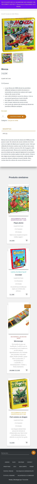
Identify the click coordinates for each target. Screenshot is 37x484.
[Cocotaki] (18, 258)
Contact (29, 462)
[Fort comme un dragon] (18, 394)
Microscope (18, 341)
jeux (14, 466)
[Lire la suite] (26, 294)
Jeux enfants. (15, 336)
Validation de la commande (26, 475)
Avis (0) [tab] (5, 133)
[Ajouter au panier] (26, 241)
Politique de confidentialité (24, 471)
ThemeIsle (25, 479)
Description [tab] (7, 129)
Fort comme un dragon (18, 417)
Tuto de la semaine (9, 475)
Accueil (3, 14)
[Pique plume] (18, 200)
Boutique (21, 462)
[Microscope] (18, 318)
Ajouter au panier (15, 116)
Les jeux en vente (10, 14)
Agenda (7, 462)
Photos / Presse (8, 471)
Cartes (13, 272)
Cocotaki (18, 275)
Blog (13, 462)
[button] (32, 20)
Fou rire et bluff (21, 272)
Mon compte (23, 466)
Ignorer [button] (18, 6)
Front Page (7, 466)
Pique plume (18, 223)
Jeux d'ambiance (16, 218)
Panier (32, 466)
